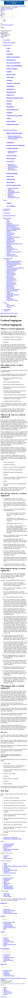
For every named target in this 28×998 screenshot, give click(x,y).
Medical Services (8, 45)
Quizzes (5, 857)
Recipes (5, 848)
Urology (9, 253)
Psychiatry (9, 245)
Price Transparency (8, 992)
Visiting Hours (11, 196)
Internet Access (11, 164)
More (5, 928)
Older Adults (7, 895)
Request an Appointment (9, 42)
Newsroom (6, 971)
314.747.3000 (14, 7)
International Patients (11, 284)
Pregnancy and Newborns (10, 872)
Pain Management (11, 241)
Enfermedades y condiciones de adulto (13, 838)
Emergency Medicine (12, 230)
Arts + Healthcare (11, 305)
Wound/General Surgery (12, 255)
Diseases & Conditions (9, 844)
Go (1, 23)
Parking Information (12, 151)
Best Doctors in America (9, 922)
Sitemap (5, 994)
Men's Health (7, 893)
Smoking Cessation (8, 886)
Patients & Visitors (8, 258)
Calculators (6, 855)
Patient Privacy (7, 991)
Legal (5, 988)
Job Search (6, 937)
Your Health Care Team (13, 197)
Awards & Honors (8, 924)
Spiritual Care (11, 168)
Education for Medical (9, 957)
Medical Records (11, 286)
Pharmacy (10, 194)
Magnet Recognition (8, 960)
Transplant (9, 250)
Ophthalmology (10, 238)
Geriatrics (9, 231)
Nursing (5, 939)
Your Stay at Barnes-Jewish (13, 289)
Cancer (8, 221)
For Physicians (7, 954)
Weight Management (8, 888)
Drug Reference (7, 846)
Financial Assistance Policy (14, 136)
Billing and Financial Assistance (14, 261)
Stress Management (8, 887)
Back (8, 219)
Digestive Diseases (11, 226)
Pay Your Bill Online (13, 138)
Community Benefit (8, 926)
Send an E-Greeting (11, 273)
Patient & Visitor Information (10, 130)
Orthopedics (6, 871)
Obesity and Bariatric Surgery (11, 870)
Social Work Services (13, 167)
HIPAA (5, 990)
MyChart (3, 14)
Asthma (5, 863)
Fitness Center (10, 285)
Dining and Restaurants (13, 188)
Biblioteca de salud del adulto (10, 837)
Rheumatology (10, 247)
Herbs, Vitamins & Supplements (11, 849)
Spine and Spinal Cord (12, 249)
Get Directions (4, 24)
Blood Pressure (7, 879)
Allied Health (7, 940)
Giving (5, 200)
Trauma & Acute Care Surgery (14, 251)
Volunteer (9, 306)
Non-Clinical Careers (9, 941)
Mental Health (7, 883)
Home (2, 313)
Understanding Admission (14, 192)
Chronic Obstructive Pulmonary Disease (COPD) (15, 866)
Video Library (7, 974)
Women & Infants (11, 254)
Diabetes (6, 867)
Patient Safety (11, 193)
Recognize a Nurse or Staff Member (15, 268)
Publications (6, 973)
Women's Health (7, 896)
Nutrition (6, 884)
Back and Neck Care (8, 878)
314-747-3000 (14, 900)
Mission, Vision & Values (10, 927)
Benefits (5, 943)
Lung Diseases (10, 234)
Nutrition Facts (7, 850)
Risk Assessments (8, 858)
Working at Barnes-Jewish (10, 944)
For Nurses (6, 956)
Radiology (9, 246)
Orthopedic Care (10, 239)
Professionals (7, 958)
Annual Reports (7, 923)
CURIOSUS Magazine (9, 975)
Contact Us (10, 24)
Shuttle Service (11, 152)
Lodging (10, 189)
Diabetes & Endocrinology (13, 225)
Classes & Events (8, 970)
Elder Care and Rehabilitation (14, 229)
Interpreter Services (12, 165)
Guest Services (10, 276)
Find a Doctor (7, 40)
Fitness (5, 882)
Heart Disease (7, 868)
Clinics (8, 222)
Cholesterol (6, 880)
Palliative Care (10, 242)
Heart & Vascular (11, 233)
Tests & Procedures (8, 845)
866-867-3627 (22, 899)
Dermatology (10, 223)
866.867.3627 (22, 6)
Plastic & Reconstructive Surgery (14, 243)
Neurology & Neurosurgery (13, 237)
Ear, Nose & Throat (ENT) (13, 227)
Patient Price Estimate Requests (15, 137)
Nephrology (9, 235)
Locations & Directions (12, 269)
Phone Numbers (10, 288)
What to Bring (11, 190)
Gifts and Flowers (11, 274)
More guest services (12, 169)
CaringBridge (10, 266)
